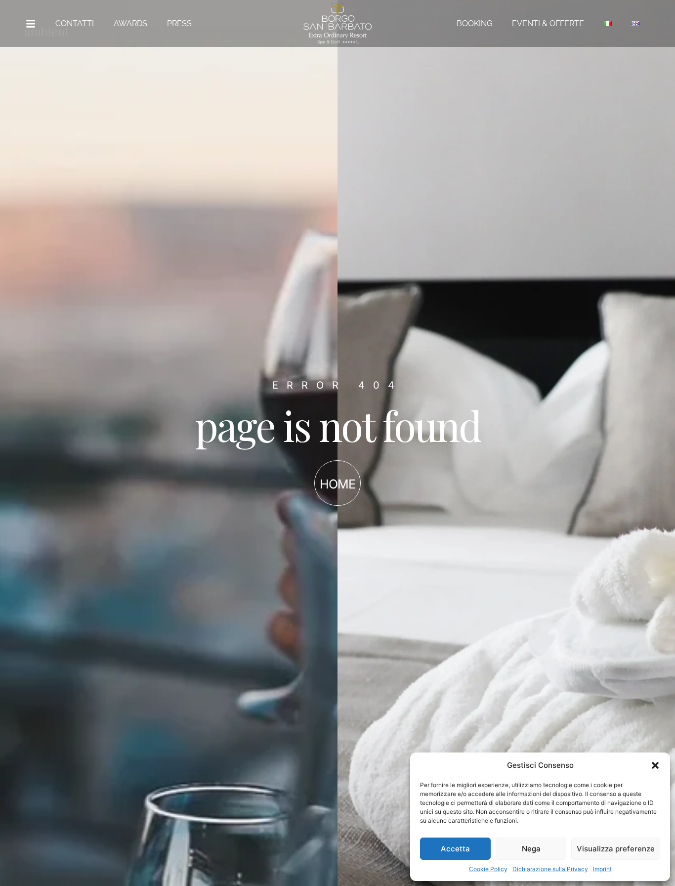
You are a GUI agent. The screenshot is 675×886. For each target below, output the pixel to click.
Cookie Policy (488, 869)
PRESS (179, 23)
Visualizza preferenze (616, 848)
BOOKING (474, 23)
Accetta (455, 848)
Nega (531, 848)
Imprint (602, 869)
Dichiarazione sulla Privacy (550, 869)
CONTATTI (74, 23)
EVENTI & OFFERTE (548, 23)
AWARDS (130, 23)
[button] (655, 765)
